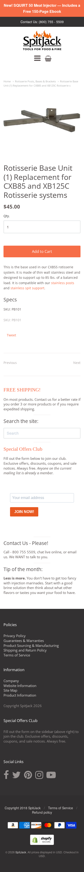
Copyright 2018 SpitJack (23, 808)
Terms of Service (17, 655)
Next (76, 362)
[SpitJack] (42, 40)
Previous (10, 362)
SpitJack (20, 852)
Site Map (10, 690)
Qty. (7, 216)
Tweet (11, 335)
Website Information (20, 685)
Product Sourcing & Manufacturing (31, 645)
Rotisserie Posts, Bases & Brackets (35, 81)
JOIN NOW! (24, 512)
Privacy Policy (15, 635)
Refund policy (42, 812)
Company (11, 680)
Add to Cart (42, 251)
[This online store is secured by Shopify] (42, 843)
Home (7, 81)
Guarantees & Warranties (24, 640)
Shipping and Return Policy (25, 650)
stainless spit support (27, 288)
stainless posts (62, 283)
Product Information (20, 695)
